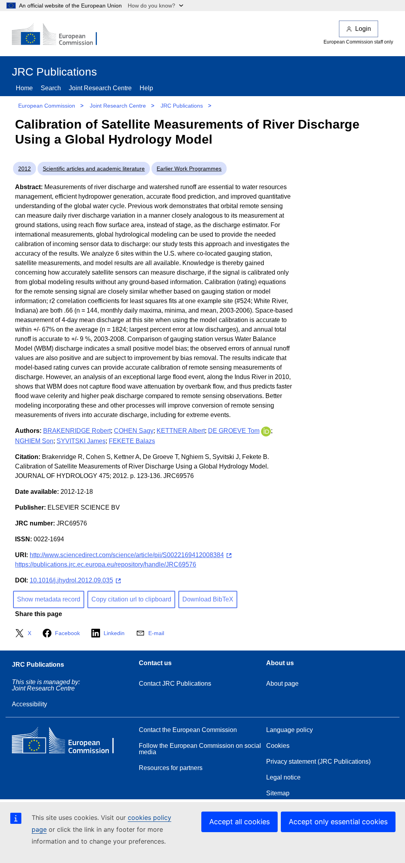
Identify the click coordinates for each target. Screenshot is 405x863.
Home (24, 88)
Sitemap (278, 793)
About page (282, 683)
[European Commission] (60, 35)
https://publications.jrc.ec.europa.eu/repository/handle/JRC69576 (105, 564)
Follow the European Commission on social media (200, 748)
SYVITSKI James (81, 441)
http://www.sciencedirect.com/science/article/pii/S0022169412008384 (127, 555)
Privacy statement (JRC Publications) (318, 761)
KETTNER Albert (181, 430)
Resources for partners (170, 767)
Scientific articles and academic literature (94, 168)
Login (363, 28)
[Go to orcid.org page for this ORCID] (266, 430)
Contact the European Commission (188, 729)
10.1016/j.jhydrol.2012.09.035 (71, 580)
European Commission (46, 105)
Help (146, 88)
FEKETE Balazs (132, 441)
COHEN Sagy (133, 430)
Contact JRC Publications (175, 683)
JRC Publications (182, 105)
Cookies (278, 745)
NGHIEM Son (34, 441)
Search (51, 88)
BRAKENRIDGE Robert (77, 430)
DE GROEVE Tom (233, 430)
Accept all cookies (239, 821)
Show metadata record (48, 599)
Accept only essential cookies (338, 821)
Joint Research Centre (100, 88)
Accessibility (29, 704)
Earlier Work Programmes (189, 168)
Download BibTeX (207, 599)
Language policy (289, 729)
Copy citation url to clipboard (131, 599)
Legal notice (283, 777)
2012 (24, 168)
